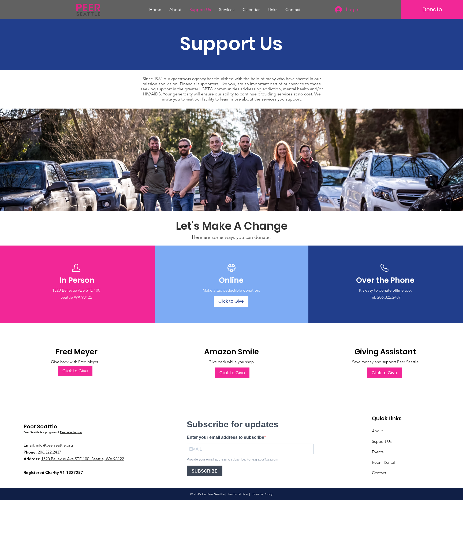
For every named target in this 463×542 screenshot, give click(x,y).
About (377, 430)
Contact (379, 472)
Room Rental (383, 462)
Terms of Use (238, 494)
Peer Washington (71, 432)
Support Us (381, 441)
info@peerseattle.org (54, 445)
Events (377, 451)
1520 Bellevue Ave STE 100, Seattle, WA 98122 (82, 458)
